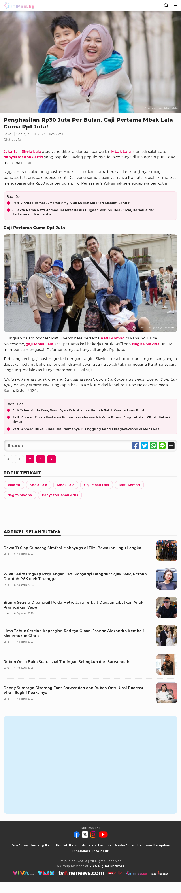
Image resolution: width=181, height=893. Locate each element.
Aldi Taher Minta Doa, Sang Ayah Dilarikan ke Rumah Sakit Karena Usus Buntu (79, 410)
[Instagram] (93, 834)
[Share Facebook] (135, 446)
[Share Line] (162, 446)
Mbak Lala (121, 151)
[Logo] (18, 5)
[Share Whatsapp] (153, 446)
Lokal (8, 134)
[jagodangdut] (159, 873)
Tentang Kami (42, 845)
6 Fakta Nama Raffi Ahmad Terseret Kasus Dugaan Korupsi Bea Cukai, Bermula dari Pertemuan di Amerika (83, 212)
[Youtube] (103, 834)
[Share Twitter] (144, 446)
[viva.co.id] (23, 873)
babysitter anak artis (23, 157)
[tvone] (81, 873)
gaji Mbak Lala (40, 344)
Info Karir (100, 851)
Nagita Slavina (146, 344)
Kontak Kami (66, 845)
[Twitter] (85, 834)
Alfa (17, 140)
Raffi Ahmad (113, 338)
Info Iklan (88, 845)
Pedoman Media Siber (116, 845)
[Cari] (166, 5)
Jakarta (11, 151)
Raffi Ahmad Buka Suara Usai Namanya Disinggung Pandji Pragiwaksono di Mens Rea (86, 429)
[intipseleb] (136, 873)
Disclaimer (81, 851)
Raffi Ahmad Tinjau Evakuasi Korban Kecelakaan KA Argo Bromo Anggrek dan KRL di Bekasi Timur (91, 419)
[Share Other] (171, 446)
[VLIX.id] (46, 873)
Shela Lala (31, 151)
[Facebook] (77, 834)
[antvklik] (115, 873)
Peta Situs (19, 845)
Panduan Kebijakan (153, 845)
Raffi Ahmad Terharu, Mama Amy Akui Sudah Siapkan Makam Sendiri (71, 203)
